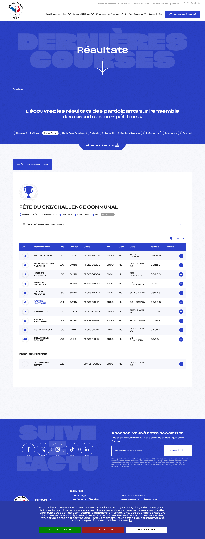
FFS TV (175, 3)
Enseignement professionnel (139, 499)
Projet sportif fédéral (86, 499)
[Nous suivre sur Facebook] (184, 3)
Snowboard (171, 133)
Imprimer (179, 238)
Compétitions (81, 14)
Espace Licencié (184, 15)
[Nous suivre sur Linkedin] (199, 3)
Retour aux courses (34, 164)
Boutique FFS (160, 3)
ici (129, 466)
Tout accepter (60, 530)
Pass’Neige (80, 496)
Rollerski (94, 133)
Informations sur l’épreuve (44, 224)
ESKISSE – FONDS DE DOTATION (114, 3)
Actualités (155, 14)
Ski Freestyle (152, 133)
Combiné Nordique (130, 133)
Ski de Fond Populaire (73, 133)
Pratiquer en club (56, 14)
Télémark (187, 133)
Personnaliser (146, 530)
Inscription (178, 451)
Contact (41, 500)
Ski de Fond (50, 133)
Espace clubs (141, 3)
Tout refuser (103, 530)
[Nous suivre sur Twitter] (188, 3)
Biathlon (34, 133)
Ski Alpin (20, 133)
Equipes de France (107, 14)
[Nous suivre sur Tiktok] (195, 3)
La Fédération (134, 14)
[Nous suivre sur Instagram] (192, 3)
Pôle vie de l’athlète (133, 496)
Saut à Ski (109, 133)
